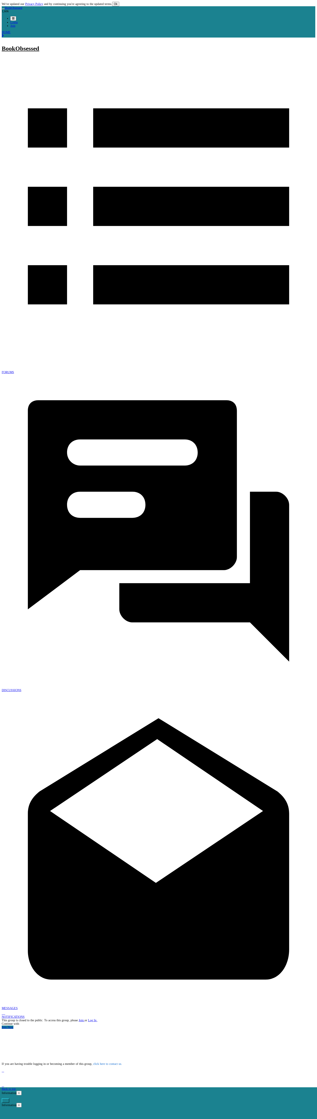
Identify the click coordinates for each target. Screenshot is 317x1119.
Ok (116, 4)
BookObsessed (20, 48)
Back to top (9, 1089)
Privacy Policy (34, 4)
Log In (92, 1020)
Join (82, 1020)
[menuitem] (14, 22)
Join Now (7, 1027)
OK (5, 1100)
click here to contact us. (107, 1063)
